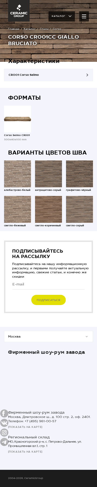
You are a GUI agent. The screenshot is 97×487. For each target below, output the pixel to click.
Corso (57, 29)
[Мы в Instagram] (4, 432)
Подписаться (48, 300)
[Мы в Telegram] (4, 442)
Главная (13, 29)
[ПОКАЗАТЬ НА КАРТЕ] (25, 427)
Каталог (58, 16)
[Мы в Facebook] (4, 413)
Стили (44, 29)
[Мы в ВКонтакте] (4, 423)
